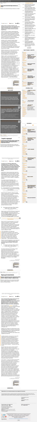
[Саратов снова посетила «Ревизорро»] (24, 64)
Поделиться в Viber (7, 1)
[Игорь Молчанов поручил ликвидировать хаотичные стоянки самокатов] (24, 139)
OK (18, 420)
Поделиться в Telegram (8, 1)
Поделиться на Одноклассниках (4, 1)
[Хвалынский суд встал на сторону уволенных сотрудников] (24, 159)
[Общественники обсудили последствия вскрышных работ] (24, 77)
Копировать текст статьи (10, 1)
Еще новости (29, 47)
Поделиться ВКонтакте (1, 1)
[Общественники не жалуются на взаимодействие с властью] (24, 84)
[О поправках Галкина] (24, 101)
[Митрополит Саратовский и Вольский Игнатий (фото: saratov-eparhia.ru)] (10, 219)
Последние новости (29, 3)
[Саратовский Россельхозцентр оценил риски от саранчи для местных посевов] (24, 177)
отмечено (10, 305)
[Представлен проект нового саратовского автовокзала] (24, 70)
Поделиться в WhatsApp (5, 1)
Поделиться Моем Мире (2, 1)
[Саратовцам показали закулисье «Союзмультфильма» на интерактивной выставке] (24, 131)
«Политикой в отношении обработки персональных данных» (18, 418)
